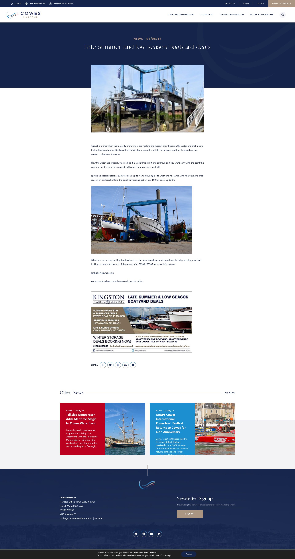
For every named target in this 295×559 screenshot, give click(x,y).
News (246, 3)
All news (230, 393)
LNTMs (260, 3)
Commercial (207, 15)
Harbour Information (181, 15)
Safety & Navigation (261, 15)
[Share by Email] (133, 365)
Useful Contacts (281, 3)
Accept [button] (189, 554)
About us (230, 3)
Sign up (189, 514)
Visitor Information (232, 15)
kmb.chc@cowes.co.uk (102, 273)
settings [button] (168, 555)
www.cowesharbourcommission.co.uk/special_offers (117, 281)
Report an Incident (63, 3)
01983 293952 (67, 510)
